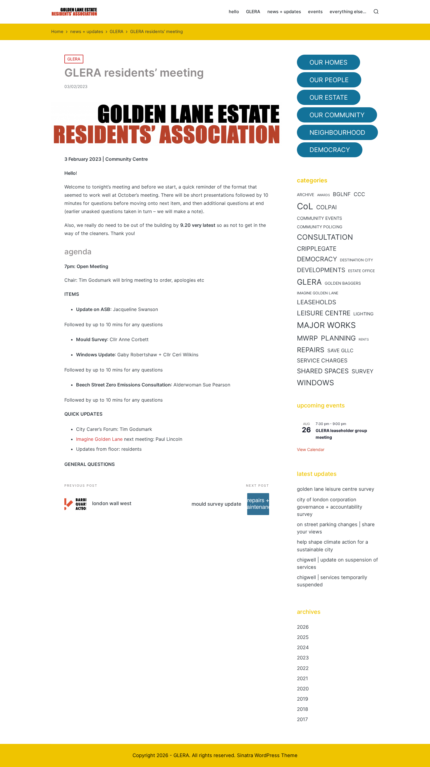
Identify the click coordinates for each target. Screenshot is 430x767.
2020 (303, 689)
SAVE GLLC (340, 350)
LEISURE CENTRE (323, 313)
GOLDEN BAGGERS (343, 283)
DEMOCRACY (317, 259)
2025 (303, 637)
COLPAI (326, 207)
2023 (303, 658)
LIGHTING (363, 314)
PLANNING (338, 338)
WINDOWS (315, 382)
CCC (359, 194)
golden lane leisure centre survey (335, 489)
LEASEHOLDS (316, 302)
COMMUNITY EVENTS (319, 218)
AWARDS (323, 195)
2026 (303, 627)
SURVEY (363, 371)
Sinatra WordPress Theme (267, 755)
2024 (303, 647)
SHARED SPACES (323, 371)
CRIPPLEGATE (316, 248)
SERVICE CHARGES (322, 360)
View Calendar (310, 449)
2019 (302, 699)
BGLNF (342, 194)
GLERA (73, 58)
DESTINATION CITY (356, 260)
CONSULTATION (325, 237)
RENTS (364, 339)
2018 (302, 709)
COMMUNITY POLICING (319, 226)
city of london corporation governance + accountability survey (329, 507)
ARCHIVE (305, 194)
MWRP (307, 338)
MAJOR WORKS (326, 325)
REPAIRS (310, 350)
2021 (302, 678)
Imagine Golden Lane (99, 439)
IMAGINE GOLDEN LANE (317, 293)
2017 (302, 719)
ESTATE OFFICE (361, 271)
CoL (305, 206)
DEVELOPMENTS (321, 270)
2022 (303, 668)
